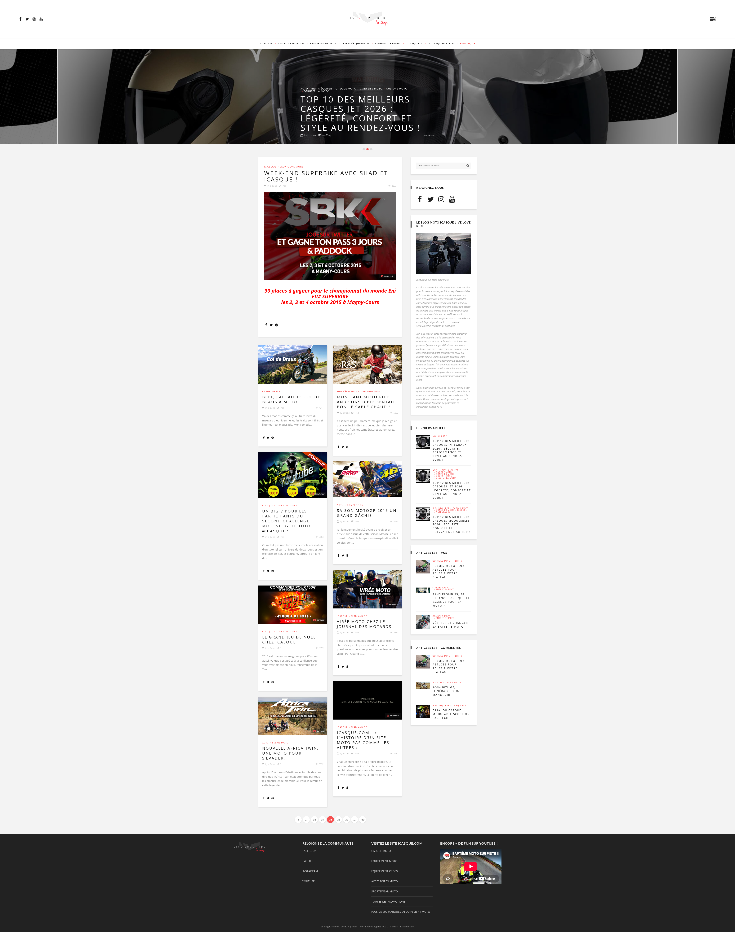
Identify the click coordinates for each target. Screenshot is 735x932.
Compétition (355, 505)
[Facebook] (20, 19)
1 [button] (364, 149)
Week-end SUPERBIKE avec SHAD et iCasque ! (326, 176)
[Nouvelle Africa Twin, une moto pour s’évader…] (292, 716)
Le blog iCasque (329, 926)
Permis (458, 561)
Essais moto (280, 743)
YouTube (308, 881)
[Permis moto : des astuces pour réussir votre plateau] (423, 566)
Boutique (467, 43)
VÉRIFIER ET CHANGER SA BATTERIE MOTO (450, 624)
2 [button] (368, 149)
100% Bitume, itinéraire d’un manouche (446, 691)
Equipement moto (369, 391)
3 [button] (372, 149)
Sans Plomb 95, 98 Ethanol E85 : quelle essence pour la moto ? (451, 599)
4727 (396, 521)
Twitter (308, 861)
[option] (367, 96)
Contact (394, 926)
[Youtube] (41, 19)
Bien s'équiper (311, 91)
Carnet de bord (387, 43)
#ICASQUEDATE (440, 43)
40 (362, 819)
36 (338, 819)
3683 (321, 536)
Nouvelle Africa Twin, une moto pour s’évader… (290, 753)
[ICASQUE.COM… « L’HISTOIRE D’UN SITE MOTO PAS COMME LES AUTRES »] (367, 700)
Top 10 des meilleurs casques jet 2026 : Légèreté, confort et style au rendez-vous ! (452, 490)
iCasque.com (407, 926)
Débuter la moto (446, 478)
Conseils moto (322, 43)
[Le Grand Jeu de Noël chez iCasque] (292, 605)
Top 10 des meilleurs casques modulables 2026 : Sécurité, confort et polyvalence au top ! (365, 113)
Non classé (399, 91)
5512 (396, 632)
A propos (353, 926)
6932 (321, 764)
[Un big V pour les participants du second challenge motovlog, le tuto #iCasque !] (292, 475)
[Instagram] (34, 19)
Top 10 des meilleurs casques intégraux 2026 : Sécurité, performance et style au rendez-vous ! (451, 450)
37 (346, 819)
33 (314, 819)
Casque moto (335, 91)
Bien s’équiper (354, 43)
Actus (264, 43)
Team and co (359, 616)
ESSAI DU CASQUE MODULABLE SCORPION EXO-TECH (451, 714)
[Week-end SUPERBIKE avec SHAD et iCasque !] (330, 236)
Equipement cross (384, 871)
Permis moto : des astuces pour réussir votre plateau (449, 571)
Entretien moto (445, 589)
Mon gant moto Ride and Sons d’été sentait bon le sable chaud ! (366, 401)
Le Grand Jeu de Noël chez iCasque (289, 640)
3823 (394, 185)
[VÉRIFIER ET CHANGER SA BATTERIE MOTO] (423, 622)
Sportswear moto (384, 891)
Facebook (309, 851)
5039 (396, 412)
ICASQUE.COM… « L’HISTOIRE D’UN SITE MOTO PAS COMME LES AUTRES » (363, 740)
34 (322, 819)
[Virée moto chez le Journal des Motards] (367, 589)
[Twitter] (27, 19)
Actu (340, 505)
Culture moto (289, 43)
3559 (321, 648)
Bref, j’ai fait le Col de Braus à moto (291, 399)
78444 (431, 135)
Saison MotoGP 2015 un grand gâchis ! (367, 513)
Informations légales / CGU (373, 926)
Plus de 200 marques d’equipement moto (400, 911)
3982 (396, 753)
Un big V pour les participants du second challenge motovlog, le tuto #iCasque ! (286, 521)
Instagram (310, 871)
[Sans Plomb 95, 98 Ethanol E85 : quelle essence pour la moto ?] (423, 590)
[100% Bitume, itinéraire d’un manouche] (423, 685)
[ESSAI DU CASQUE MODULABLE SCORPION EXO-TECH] (423, 711)
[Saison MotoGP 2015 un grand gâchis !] (367, 479)
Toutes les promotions (388, 901)
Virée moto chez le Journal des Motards (364, 624)
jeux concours (292, 166)
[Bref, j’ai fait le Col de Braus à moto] (292, 364)
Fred (284, 185)
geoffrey (326, 135)
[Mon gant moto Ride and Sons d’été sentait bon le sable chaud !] (367, 364)
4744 (321, 407)
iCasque (413, 43)
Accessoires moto (384, 881)
